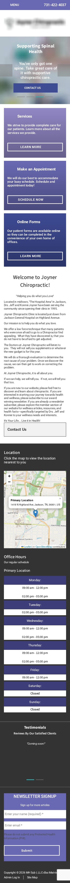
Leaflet (27, 546)
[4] (49, 100)
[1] (21, 100)
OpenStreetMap (43, 546)
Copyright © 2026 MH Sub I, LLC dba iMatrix (30, 872)
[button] (35, 514)
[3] (40, 100)
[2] (30, 100)
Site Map (32, 877)
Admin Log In (12, 877)
